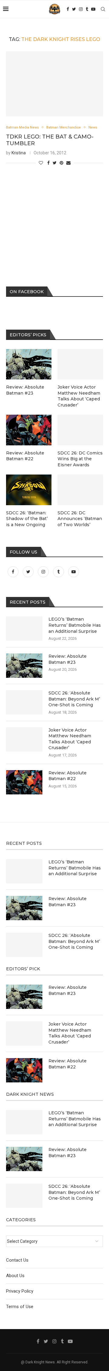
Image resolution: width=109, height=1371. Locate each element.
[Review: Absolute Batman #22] (24, 782)
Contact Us (17, 1260)
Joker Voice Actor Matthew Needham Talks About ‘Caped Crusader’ (69, 739)
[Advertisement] (54, 218)
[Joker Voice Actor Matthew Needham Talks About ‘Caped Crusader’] (24, 739)
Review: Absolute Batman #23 (67, 659)
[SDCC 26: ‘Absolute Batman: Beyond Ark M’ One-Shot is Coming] (24, 702)
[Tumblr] (87, 9)
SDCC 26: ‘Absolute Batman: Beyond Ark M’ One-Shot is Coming (74, 699)
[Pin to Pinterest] (61, 162)
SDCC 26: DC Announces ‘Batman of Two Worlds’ (80, 518)
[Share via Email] (68, 162)
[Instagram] (81, 9)
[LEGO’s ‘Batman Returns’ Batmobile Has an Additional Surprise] (24, 628)
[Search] (103, 9)
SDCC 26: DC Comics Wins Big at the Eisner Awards (80, 459)
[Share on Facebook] (48, 162)
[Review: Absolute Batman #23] (24, 665)
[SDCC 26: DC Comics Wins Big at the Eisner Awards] (80, 430)
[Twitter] (74, 9)
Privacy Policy (19, 1291)
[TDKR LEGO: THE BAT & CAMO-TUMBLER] (54, 83)
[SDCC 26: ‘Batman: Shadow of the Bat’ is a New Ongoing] (28, 490)
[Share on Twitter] (55, 162)
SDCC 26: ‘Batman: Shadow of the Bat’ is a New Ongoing (27, 518)
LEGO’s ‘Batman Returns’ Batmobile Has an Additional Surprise (74, 625)
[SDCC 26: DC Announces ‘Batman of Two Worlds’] (80, 490)
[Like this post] (41, 162)
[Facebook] (68, 9)
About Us (15, 1275)
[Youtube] (93, 9)
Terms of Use (19, 1306)
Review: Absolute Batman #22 (67, 776)
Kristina (19, 152)
